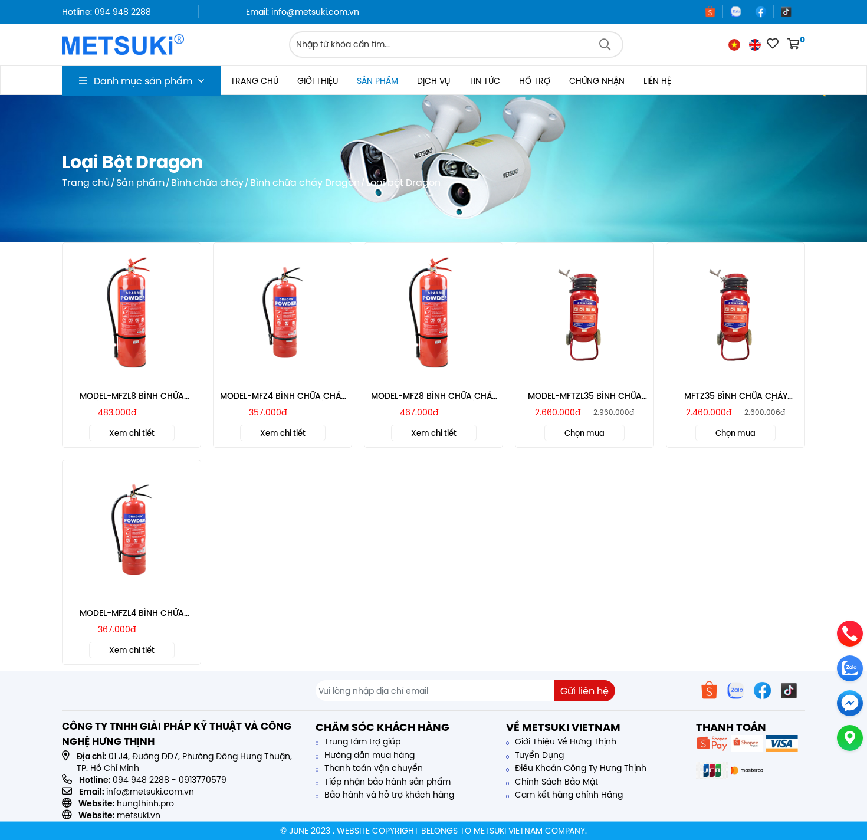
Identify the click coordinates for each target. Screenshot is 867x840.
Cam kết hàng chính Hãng (568, 794)
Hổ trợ (534, 81)
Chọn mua (584, 433)
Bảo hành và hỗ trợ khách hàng (388, 794)
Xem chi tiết (132, 433)
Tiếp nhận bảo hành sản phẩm (386, 782)
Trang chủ (254, 81)
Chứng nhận (597, 81)
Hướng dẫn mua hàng (368, 755)
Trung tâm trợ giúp (361, 741)
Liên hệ (657, 81)
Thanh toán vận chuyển (372, 768)
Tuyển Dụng (538, 755)
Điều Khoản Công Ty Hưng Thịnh (579, 768)
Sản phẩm (377, 81)
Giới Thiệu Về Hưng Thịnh (564, 741)
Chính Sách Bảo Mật (555, 782)
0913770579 (202, 780)
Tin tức (484, 81)
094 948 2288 (141, 780)
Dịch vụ (433, 81)
